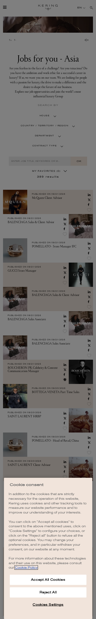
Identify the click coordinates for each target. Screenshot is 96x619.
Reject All (48, 592)
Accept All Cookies (48, 579)
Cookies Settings (48, 604)
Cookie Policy (26, 567)
